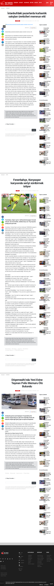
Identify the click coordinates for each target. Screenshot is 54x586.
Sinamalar (39, 561)
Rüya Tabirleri (49, 559)
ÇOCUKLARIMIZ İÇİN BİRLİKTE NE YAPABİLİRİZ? (47, 105)
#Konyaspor (14, 348)
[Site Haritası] (1, 561)
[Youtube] (8, 558)
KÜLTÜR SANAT (31, 564)
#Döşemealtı (12, 473)
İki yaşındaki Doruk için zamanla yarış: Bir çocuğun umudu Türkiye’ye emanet (47, 32)
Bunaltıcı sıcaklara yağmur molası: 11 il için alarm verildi (47, 137)
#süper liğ (20, 348)
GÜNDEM (16, 2)
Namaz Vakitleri (40, 558)
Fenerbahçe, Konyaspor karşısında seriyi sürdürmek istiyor (47, 50)
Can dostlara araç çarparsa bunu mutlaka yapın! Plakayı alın (47, 42)
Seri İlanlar (39, 562)
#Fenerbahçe (8, 348)
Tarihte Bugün (40, 559)
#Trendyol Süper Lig (9, 350)
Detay (41, 584)
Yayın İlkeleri (3, 567)
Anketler (48, 556)
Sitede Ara (49, 555)
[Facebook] (1, 558)
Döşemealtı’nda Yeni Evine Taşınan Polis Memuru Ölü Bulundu (47, 84)
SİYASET (21, 2)
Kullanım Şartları (4, 572)
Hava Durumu (40, 555)
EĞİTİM (31, 2)
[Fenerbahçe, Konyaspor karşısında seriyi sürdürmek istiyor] (19, 203)
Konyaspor (31, 239)
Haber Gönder (3, 575)
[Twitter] (3, 558)
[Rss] (13, 558)
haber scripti (2, 584)
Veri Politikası (3, 568)
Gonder (33, 130)
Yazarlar (22, 560)
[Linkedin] (10, 558)
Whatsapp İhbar (4, 574)
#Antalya (7, 473)
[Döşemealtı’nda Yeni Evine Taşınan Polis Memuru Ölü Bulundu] (19, 401)
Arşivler (22, 562)
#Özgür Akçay (26, 473)
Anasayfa (3, 8)
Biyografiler (49, 558)
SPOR (40, 2)
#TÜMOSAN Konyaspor (19, 350)
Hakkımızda (3, 565)
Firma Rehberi (40, 564)
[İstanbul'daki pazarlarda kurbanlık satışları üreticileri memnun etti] (19, 24)
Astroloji (48, 561)
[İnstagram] (6, 558)
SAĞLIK (36, 2)
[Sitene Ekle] (4, 561)
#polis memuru (19, 473)
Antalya (17, 447)
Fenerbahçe (8, 234)
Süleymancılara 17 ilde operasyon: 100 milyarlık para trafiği (47, 145)
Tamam (46, 584)
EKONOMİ (26, 2)
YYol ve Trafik (40, 556)
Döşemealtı (12, 423)
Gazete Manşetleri (39, 566)
